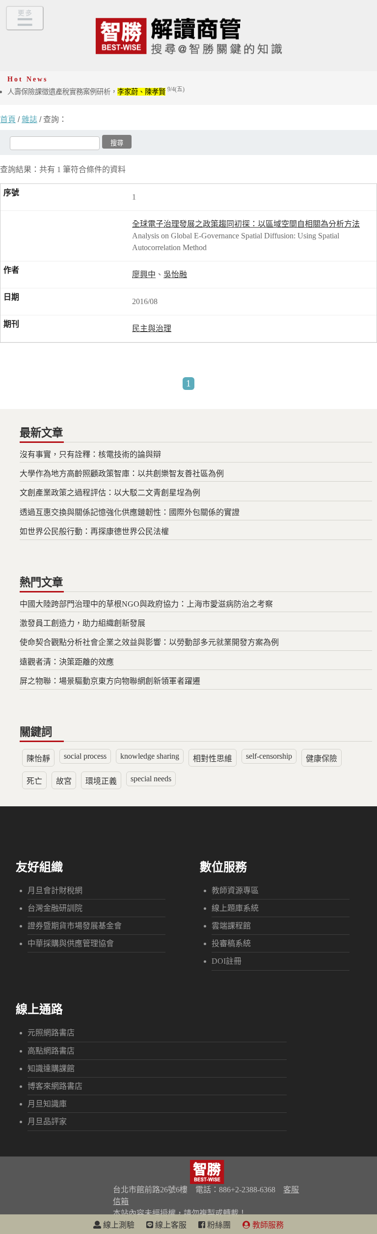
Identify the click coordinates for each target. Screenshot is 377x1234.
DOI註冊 (227, 961)
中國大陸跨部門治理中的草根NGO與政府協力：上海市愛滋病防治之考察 (146, 604)
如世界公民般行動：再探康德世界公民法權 (94, 531)
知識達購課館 (51, 1068)
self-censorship (269, 756)
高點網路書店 (51, 1051)
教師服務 (267, 1225)
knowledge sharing (149, 756)
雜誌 (29, 119)
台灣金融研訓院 (54, 908)
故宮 (64, 781)
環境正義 (101, 781)
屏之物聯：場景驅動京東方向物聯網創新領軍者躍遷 (110, 681)
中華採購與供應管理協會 (70, 943)
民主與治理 (151, 328)
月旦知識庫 (47, 1104)
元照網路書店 (51, 1032)
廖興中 (144, 274)
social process (85, 756)
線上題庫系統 (235, 908)
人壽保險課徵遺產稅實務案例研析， (96, 92)
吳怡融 (175, 274)
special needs (151, 778)
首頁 (8, 119)
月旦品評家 (47, 1121)
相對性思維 (212, 758)
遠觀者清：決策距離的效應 (67, 662)
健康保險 (321, 758)
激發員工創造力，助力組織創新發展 (82, 623)
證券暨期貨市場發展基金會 (74, 926)
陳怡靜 (38, 758)
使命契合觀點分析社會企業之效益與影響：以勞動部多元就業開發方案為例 (149, 642)
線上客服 (170, 1225)
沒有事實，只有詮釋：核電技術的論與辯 (90, 454)
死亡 (34, 781)
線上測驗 (118, 1225)
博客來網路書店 (54, 1086)
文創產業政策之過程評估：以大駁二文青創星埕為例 (110, 492)
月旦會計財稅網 (54, 890)
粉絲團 (218, 1225)
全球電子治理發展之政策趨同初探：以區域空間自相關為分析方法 (246, 224)
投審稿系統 (231, 943)
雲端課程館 (231, 926)
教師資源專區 (235, 890)
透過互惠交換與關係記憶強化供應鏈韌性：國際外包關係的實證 (130, 512)
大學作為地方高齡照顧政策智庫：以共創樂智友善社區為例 (122, 473)
